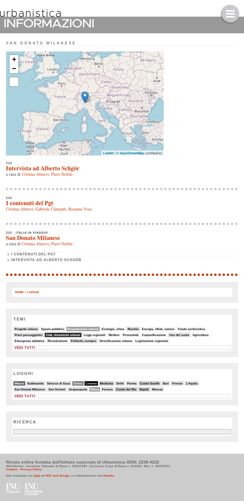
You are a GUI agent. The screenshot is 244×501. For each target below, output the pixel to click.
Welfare (114, 335)
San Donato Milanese (33, 237)
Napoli (144, 389)
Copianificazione (154, 335)
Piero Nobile (62, 174)
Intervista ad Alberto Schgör (42, 168)
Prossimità (131, 335)
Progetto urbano (26, 329)
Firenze (177, 383)
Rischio (133, 329)
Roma (94, 389)
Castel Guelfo (149, 383)
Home (19, 292)
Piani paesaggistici (29, 335)
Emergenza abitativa (29, 341)
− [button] (14, 68)
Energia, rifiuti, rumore (158, 329)
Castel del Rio (126, 389)
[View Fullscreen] (14, 81)
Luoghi (33, 292)
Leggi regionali (94, 335)
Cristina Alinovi (35, 174)
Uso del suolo (179, 335)
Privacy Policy (31, 469)
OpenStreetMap (132, 153)
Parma (132, 383)
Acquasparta (78, 389)
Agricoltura (201, 335)
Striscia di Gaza (58, 383)
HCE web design (57, 475)
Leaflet (108, 153)
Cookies (12, 469)
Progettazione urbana (83, 329)
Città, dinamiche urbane (63, 335)
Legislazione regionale (151, 341)
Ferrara (107, 389)
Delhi (120, 383)
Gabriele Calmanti (50, 209)
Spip (37, 475)
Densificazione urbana (116, 341)
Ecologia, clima (113, 329)
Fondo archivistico (191, 329)
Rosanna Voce (80, 209)
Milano (19, 383)
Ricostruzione (58, 341)
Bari (166, 383)
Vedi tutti (25, 347)
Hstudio (108, 475)
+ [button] (14, 59)
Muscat (157, 389)
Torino (77, 383)
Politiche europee (83, 341)
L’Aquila (192, 383)
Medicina (106, 383)
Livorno (91, 383)
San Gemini (57, 389)
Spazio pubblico (52, 329)
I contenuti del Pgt (29, 203)
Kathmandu (35, 383)
